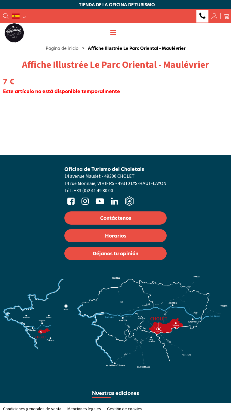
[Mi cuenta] (214, 16)
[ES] (19, 16)
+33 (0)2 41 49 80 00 (202, 16)
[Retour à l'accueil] (14, 32)
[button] (226, 16)
